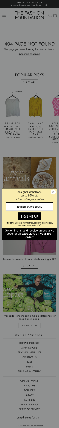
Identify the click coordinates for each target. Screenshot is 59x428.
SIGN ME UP (29, 216)
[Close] (53, 192)
